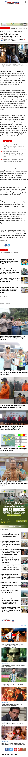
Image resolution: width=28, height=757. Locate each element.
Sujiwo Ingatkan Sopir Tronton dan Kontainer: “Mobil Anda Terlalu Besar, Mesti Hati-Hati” (14, 483)
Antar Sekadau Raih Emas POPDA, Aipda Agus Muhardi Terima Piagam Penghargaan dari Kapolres (14, 372)
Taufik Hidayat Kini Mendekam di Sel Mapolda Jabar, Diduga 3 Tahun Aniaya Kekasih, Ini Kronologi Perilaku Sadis (11, 552)
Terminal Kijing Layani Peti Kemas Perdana (10, 591)
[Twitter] (8, 245)
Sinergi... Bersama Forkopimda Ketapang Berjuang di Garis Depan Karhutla (13, 146)
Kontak (16, 754)
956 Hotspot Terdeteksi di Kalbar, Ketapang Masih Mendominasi (13, 449)
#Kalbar (11, 250)
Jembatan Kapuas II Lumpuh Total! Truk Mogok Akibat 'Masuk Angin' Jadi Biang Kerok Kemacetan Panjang (9, 271)
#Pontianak (14, 252)
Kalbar (5, 31)
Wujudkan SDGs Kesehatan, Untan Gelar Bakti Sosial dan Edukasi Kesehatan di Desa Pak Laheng (11, 585)
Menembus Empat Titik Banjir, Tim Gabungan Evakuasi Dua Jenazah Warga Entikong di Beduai (9, 290)
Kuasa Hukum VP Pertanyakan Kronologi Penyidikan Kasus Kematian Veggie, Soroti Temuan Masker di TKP (11, 601)
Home (1, 31)
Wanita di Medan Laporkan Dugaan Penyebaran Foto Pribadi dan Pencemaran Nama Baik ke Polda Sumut (11, 576)
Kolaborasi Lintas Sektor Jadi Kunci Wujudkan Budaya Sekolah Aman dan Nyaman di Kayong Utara (11, 543)
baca (21, 39)
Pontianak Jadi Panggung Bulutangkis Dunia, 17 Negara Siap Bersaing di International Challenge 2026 (12, 427)
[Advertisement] (14, 11)
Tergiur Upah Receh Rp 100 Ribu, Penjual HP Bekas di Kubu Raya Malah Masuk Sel (10, 279)
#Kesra (17, 250)
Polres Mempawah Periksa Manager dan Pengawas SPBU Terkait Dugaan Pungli (11, 534)
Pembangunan (14, 31)
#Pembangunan (5, 252)
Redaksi (3, 754)
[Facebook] (5, 245)
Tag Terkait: (4, 250)
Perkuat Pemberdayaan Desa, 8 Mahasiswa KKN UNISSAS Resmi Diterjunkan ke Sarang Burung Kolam (11, 609)
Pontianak (20, 31)
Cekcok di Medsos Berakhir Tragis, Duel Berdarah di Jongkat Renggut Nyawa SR (10, 567)
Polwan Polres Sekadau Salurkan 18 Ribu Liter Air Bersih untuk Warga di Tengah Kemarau (12, 337)
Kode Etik (10, 754)
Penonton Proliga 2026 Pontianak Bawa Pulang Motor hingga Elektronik (9, 261)
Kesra (8, 31)
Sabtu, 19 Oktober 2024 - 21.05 (10, 40)
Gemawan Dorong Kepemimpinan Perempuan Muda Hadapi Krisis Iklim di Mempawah (10, 560)
